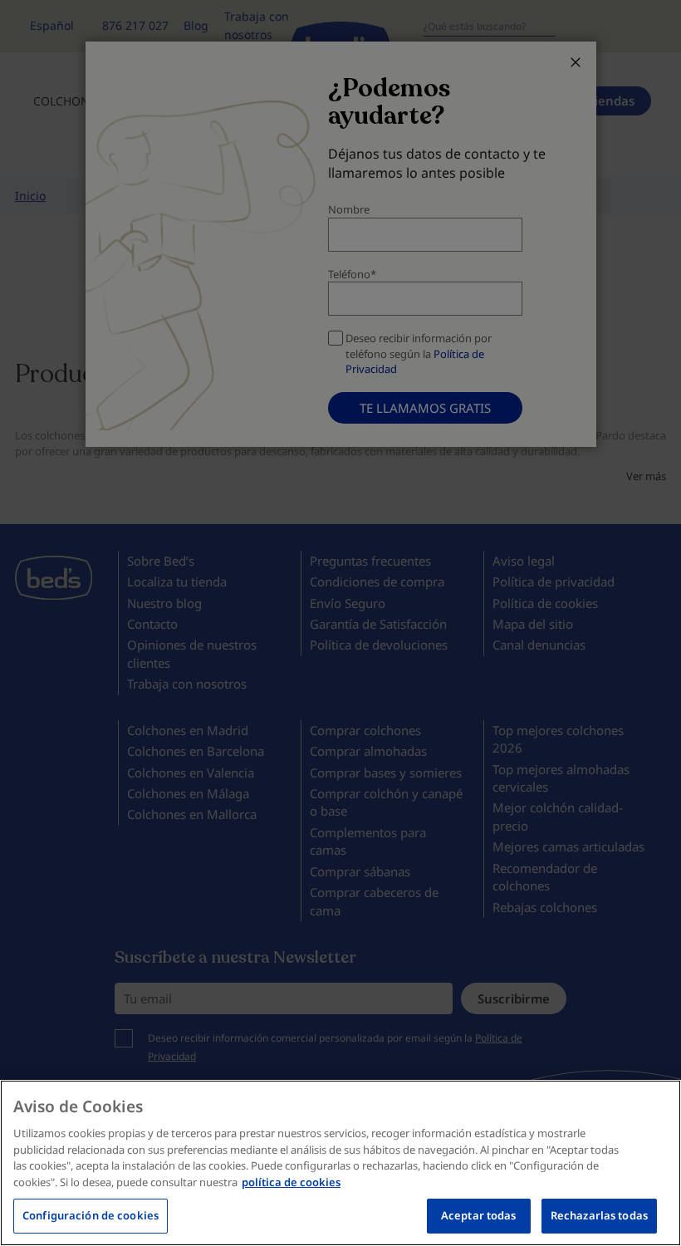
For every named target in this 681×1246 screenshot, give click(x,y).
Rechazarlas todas (599, 1215)
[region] (340, 1163)
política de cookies (291, 1182)
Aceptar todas (479, 1215)
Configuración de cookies (90, 1215)
